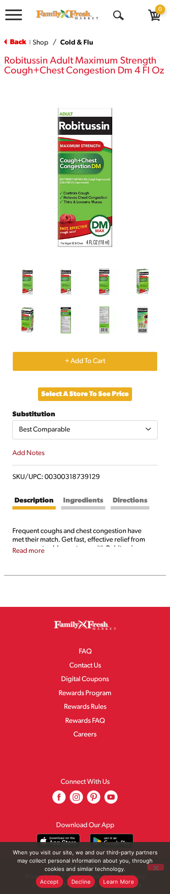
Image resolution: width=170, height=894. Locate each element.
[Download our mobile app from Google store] (111, 840)
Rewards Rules (85, 706)
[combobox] (85, 430)
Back (17, 42)
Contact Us (85, 665)
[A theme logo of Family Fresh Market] (67, 14)
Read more (28, 550)
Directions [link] (130, 500)
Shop (40, 42)
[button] (27, 282)
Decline (81, 881)
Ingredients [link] (83, 500)
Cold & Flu (76, 42)
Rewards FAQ (85, 720)
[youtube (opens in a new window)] (111, 800)
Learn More (118, 881)
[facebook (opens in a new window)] (59, 800)
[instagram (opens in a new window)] (76, 800)
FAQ (85, 651)
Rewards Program (85, 693)
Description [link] (34, 500)
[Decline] (155, 867)
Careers (85, 734)
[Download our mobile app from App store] (58, 840)
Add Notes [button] (28, 453)
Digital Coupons (85, 679)
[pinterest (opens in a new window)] (93, 800)
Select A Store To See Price (85, 394)
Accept (49, 881)
